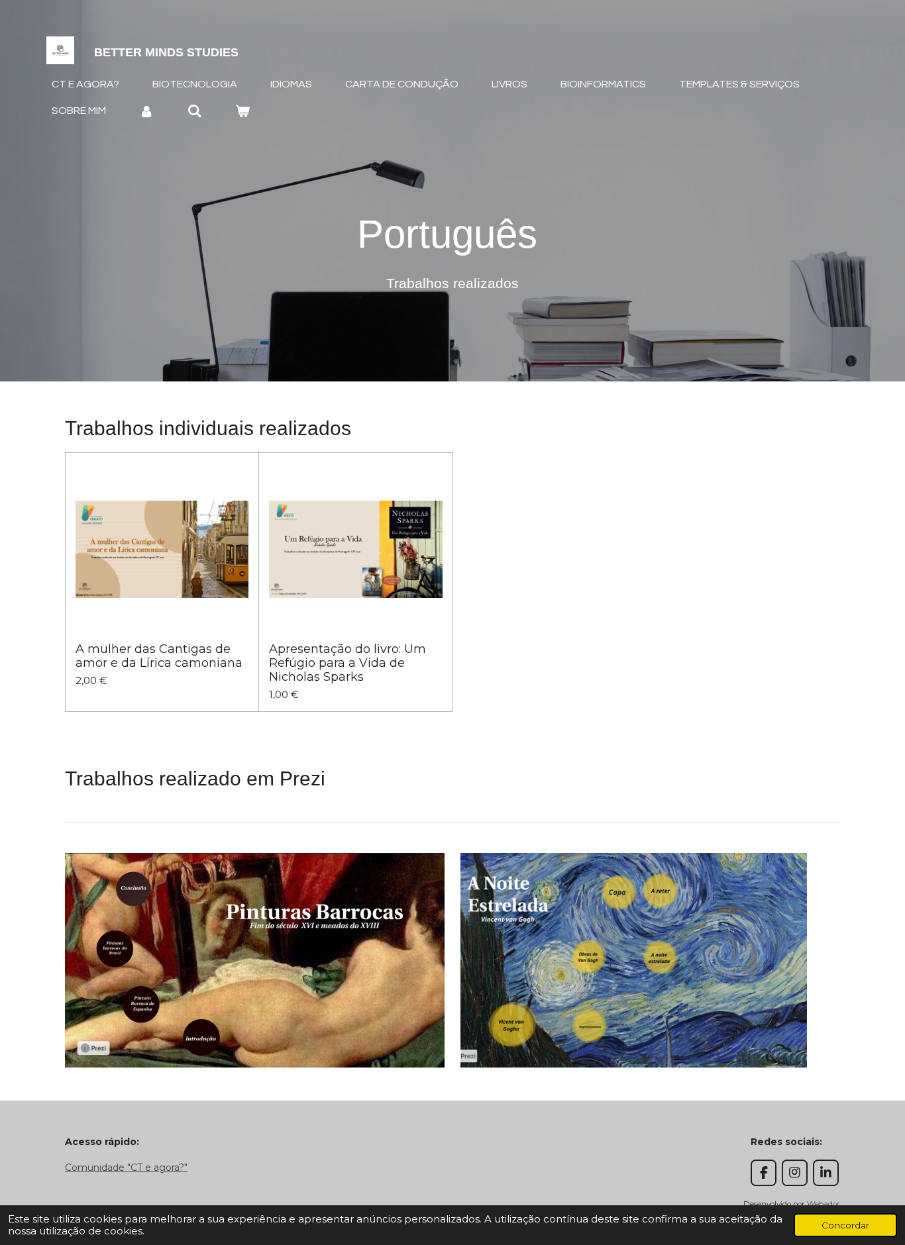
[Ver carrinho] (242, 110)
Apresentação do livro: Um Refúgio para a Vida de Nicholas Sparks (347, 663)
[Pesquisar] (194, 110)
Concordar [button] (845, 1225)
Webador (823, 1204)
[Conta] (146, 110)
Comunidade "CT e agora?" (126, 1167)
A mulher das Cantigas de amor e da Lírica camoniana (159, 656)
